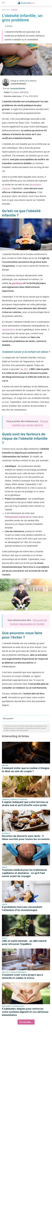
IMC (26, 369)
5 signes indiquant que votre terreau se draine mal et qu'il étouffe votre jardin (25, 804)
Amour (5, 765)
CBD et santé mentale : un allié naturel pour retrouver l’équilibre (24, 942)
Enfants (14, 10)
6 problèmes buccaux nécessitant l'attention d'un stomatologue (22, 909)
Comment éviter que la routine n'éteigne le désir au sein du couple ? (25, 770)
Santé (4, 867)
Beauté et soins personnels (14, 972)
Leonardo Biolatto (18, 84)
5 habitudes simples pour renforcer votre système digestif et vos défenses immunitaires (25, 1011)
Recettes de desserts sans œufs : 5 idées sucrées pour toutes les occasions (26, 838)
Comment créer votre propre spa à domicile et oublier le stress (22, 976)
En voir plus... (26, 1022)
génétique (17, 283)
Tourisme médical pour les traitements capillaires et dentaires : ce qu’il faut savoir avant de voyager (24, 873)
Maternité (5, 10)
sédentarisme (8, 329)
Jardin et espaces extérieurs (14, 799)
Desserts (6, 833)
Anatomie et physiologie (13, 1006)
